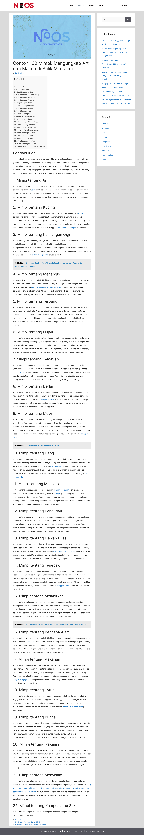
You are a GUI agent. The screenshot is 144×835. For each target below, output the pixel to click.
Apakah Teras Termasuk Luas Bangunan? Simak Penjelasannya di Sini (116, 75)
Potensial (105, 151)
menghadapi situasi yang (64, 551)
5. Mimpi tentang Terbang (24, 100)
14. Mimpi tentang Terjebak (24, 125)
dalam (21, 372)
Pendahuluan (19, 86)
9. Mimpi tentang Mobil (23, 111)
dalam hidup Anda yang (73, 707)
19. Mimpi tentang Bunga (23, 138)
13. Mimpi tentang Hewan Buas (26, 122)
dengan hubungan (61, 490)
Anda (80, 213)
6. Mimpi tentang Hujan (23, 103)
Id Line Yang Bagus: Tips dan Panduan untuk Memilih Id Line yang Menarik (115, 52)
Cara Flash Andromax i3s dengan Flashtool (30, 824)
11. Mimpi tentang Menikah (24, 116)
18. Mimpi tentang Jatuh (23, 135)
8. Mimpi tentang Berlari (23, 108)
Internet (112, 5)
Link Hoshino (107, 146)
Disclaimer (67, 831)
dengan (57, 493)
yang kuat (30, 642)
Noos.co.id (57, 831)
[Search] (128, 19)
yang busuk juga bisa (22, 680)
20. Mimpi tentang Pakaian (24, 141)
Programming (124, 5)
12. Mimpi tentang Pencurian (25, 119)
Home (71, 5)
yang (33, 190)
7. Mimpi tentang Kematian (24, 106)
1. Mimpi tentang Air (21, 89)
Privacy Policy (78, 831)
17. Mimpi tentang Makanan (24, 133)
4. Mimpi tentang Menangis (24, 97)
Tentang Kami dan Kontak (94, 831)
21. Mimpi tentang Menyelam (25, 144)
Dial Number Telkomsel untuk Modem (28, 822)
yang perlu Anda (64, 586)
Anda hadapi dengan (67, 228)
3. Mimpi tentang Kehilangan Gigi (27, 95)
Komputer (81, 5)
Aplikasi (101, 5)
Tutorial (105, 160)
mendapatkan (56, 466)
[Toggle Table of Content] (42, 83)
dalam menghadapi (40, 255)
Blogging (105, 128)
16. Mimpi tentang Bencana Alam (26, 130)
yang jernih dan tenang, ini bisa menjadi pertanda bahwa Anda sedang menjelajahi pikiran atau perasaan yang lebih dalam (52, 788)
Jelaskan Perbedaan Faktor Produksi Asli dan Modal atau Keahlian (114, 64)
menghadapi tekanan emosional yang (47, 287)
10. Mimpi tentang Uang (23, 114)
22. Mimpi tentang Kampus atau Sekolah (29, 146)
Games (91, 5)
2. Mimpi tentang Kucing (23, 92)
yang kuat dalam (48, 399)
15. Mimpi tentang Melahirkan (25, 127)
